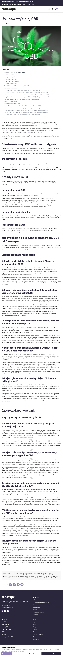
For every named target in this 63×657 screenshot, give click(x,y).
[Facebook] (2, 611)
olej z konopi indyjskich (16, 181)
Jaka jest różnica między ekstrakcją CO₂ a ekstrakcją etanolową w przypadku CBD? (26, 92)
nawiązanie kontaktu (46, 249)
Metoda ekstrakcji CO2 (11, 79)
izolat (21, 400)
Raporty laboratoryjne (38, 612)
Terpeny (4, 634)
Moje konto (36, 622)
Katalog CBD (36, 639)
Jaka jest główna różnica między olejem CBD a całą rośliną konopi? (22, 99)
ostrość (13, 364)
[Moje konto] (52, 9)
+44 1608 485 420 (6, 605)
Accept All (51, 653)
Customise (11, 653)
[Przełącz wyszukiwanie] (49, 9)
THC (28, 132)
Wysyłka (35, 627)
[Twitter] (5, 611)
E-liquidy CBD (5, 627)
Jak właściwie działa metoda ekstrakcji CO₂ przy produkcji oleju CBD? (23, 90)
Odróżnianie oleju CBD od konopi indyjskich (15, 72)
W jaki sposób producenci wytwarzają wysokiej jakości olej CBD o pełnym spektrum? (27, 97)
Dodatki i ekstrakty (6, 629)
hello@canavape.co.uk (7, 607)
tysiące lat (4, 130)
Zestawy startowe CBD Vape (9, 637)
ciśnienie (23, 193)
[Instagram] (8, 611)
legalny (41, 132)
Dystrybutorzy (36, 607)
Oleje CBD (4, 622)
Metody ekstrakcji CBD (10, 77)
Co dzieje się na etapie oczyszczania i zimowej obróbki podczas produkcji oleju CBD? (27, 94)
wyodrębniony (37, 245)
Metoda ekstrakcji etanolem (12, 81)
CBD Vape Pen (5, 632)
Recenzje (35, 614)
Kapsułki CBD (5, 624)
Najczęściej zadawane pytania (12, 103)
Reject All (31, 653)
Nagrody (35, 624)
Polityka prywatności (38, 634)
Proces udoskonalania (11, 83)
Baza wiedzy (36, 637)
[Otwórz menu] (60, 9)
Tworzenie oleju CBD (9, 74)
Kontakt (35, 609)
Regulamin (35, 632)
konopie (17, 163)
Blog (34, 599)
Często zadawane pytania (10, 88)
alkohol (19, 230)
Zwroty (35, 629)
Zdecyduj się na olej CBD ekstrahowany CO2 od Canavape (18, 85)
